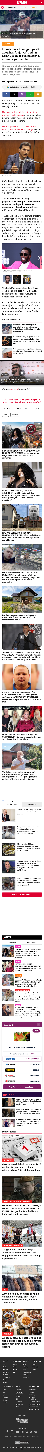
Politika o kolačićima (32, 1398)
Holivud (15, 1369)
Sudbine (5, 1382)
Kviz (14, 1372)
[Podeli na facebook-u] (6, 94)
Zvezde (15, 1367)
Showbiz (17, 1361)
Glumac (27, 409)
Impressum (32, 1389)
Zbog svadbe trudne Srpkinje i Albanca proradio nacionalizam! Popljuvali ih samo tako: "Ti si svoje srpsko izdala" (21, 1254)
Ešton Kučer (7, 409)
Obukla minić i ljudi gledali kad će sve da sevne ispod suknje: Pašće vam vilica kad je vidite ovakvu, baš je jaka (27, 340)
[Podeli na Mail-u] (38, 94)
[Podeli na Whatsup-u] (30, 94)
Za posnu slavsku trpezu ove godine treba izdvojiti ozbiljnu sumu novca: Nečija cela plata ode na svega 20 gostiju (21, 1342)
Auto (17, 1407)
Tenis (24, 1369)
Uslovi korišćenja (34, 1401)
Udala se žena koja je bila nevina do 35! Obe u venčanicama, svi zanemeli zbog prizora (27, 351)
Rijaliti (15, 1364)
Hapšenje (15, 414)
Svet (18, 1387)
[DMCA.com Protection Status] (22, 1442)
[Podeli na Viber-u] (22, 94)
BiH (17, 1399)
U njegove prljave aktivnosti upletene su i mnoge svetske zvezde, (21, 113)
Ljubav (5, 1395)
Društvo (5, 1367)
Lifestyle (8, 1387)
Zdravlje (5, 1397)
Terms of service (34, 1409)
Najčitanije (12, 804)
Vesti (5, 1361)
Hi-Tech (5, 1400)
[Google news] (36, 1431)
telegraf (14, 389)
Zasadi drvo (6, 1377)
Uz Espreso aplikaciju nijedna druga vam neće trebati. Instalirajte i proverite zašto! (22, 400)
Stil (4, 1392)
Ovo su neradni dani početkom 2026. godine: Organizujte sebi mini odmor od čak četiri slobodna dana (22, 1167)
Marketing (32, 1395)
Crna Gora (19, 1401)
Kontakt (31, 1392)
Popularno (32, 942)
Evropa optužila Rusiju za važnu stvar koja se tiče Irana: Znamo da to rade (29, 812)
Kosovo (5, 1380)
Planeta (18, 1389)
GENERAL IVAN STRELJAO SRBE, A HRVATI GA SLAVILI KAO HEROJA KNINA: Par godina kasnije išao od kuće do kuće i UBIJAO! (21, 1210)
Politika (5, 1364)
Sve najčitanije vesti (22, 894)
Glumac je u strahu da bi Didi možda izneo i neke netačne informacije (19, 128)
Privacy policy (33, 1407)
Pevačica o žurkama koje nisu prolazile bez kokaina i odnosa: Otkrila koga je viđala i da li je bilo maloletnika (26, 328)
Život (4, 1389)
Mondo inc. (34, 1387)
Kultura (5, 1402)
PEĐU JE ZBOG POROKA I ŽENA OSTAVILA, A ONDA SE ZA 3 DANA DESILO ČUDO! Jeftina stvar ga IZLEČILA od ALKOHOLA (29, 865)
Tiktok (34, 1369)
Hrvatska (18, 1396)
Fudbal (25, 1364)
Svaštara (35, 1367)
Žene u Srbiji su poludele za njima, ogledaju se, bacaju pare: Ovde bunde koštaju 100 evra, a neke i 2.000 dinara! (20, 1298)
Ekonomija (6, 1372)
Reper (5, 414)
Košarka (25, 1367)
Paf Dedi (18, 409)
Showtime (26, 1377)
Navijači (25, 1375)
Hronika (5, 1369)
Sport (26, 1361)
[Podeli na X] (14, 94)
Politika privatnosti (34, 1404)
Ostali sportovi (27, 1372)
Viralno (36, 1361)
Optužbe (37, 409)
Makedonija (19, 1404)
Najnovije (32, 804)
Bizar (34, 1364)
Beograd (5, 1375)
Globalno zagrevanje (19, 1393)
